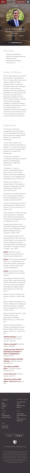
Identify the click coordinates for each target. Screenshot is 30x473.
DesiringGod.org (14, 353)
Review (5, 252)
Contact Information (22, 415)
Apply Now (20, 2)
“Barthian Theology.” (10, 336)
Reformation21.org (15, 381)
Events (3, 413)
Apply (3, 403)
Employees (9, 436)
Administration (20, 413)
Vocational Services (6, 417)
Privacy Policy (5, 426)
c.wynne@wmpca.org (16, 42)
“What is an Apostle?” (10, 344)
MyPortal (19, 407)
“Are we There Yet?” (10, 374)
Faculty (15, 6)
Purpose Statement (21, 419)
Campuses (4, 405)
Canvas (18, 403)
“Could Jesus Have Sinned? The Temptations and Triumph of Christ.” (13, 351)
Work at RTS (20, 420)
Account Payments (21, 402)
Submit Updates (6, 415)
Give (18, 417)
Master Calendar (21, 405)
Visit (3, 408)
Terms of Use (5, 427)
